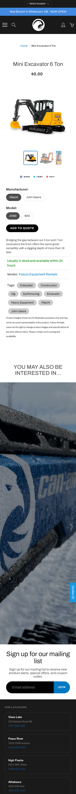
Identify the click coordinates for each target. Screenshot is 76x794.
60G (27, 215)
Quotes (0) (73, 592)
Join (62, 687)
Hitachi (13, 197)
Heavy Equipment (22, 302)
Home (24, 45)
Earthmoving (31, 293)
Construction (49, 285)
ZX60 (12, 215)
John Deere (33, 197)
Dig (13, 293)
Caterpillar (26, 285)
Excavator (53, 293)
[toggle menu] (4, 25)
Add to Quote (22, 228)
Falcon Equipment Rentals (38, 274)
